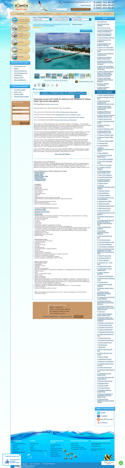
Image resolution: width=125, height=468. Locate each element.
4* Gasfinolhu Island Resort (105, 332)
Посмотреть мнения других (50, 316)
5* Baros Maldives (102, 153)
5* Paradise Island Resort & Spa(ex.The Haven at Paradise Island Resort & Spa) (105, 223)
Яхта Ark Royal (102, 22)
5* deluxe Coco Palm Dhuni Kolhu (105, 50)
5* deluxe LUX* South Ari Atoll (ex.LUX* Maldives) (104, 91)
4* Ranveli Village (102, 357)
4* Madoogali (101, 347)
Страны (20, 42)
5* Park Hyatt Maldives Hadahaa (104, 227)
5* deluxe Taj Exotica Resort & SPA (105, 122)
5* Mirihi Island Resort (104, 208)
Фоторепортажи (72, 13)
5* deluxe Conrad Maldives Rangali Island (105, 54)
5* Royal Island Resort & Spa (104, 236)
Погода (59, 13)
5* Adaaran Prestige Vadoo (105, 135)
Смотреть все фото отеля (86, 81)
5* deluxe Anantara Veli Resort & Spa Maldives (104, 34)
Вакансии (15, 445)
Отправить (24, 123)
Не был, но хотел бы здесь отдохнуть (59, 309)
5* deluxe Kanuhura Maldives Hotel (103, 88)
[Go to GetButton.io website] (121, 466)
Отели (20, 49)
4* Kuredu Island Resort (104, 342)
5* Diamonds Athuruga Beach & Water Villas (104, 171)
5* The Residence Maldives (105, 246)
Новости (32, 13)
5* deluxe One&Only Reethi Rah (105, 98)
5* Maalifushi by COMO (104, 201)
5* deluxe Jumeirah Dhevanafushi (103, 84)
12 (60, 80)
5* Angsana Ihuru (102, 143)
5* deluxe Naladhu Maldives (105, 95)
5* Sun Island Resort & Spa (105, 242)
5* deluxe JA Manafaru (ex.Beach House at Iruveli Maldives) (105, 80)
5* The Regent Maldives (104, 244)
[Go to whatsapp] (121, 463)
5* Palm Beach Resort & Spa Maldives (106, 213)
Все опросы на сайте (66, 316)
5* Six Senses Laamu (103, 240)
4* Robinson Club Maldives (105, 361)
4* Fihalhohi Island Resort (105, 327)
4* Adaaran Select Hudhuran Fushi (106, 279)
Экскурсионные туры (20, 73)
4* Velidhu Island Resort (104, 367)
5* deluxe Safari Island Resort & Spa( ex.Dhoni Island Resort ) (104, 108)
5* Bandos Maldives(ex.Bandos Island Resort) (105, 149)
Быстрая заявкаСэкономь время (23, 20)
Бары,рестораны (62, 93)
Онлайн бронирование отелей (23, 35)
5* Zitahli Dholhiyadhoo (104, 266)
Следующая (33, 50)
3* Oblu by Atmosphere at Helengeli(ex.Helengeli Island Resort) (105, 395)
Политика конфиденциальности (19, 451)
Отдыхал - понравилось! (56, 307)
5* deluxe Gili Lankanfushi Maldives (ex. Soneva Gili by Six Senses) (105, 68)
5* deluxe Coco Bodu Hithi (105, 47)
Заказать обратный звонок (80, 9)
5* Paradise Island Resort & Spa (105, 217)
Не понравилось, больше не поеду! (59, 311)
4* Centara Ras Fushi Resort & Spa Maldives (106, 298)
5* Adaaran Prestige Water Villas (105, 138)
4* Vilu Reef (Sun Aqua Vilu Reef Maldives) (105, 378)
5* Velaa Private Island (104, 256)
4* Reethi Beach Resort (104, 359)
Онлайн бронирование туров (23, 27)
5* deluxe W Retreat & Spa (105, 129)
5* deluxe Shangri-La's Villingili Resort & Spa (104, 112)
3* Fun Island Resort (103, 388)
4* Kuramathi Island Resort (105, 340)
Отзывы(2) (77, 96)
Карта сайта (16, 449)
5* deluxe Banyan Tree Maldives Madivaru (104, 44)
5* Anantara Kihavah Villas (105, 141)
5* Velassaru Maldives (104, 258)
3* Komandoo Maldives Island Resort (104, 391)
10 (56, 80)
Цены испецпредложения (45, 93)
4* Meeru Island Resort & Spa (104, 350)
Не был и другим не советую (57, 313)
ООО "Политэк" (23, 463)
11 (58, 80)
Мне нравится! (39, 89)
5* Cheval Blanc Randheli (105, 159)
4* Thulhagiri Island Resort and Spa (105, 364)
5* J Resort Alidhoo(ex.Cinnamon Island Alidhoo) (105, 187)
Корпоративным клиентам (90, 13)
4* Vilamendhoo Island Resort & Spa (104, 374)
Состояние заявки (19, 89)
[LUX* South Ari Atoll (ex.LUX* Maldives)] (62, 51)
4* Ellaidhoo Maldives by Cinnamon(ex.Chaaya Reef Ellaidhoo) (105, 319)
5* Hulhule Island (102, 183)
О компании (20, 13)
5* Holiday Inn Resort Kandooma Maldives (103, 180)
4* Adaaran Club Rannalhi (105, 276)
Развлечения (18, 75)
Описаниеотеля (36, 93)
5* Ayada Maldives (103, 145)
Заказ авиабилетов (20, 80)
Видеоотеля (72, 93)
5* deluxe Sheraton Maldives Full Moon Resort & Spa (106, 116)
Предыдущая (91, 50)
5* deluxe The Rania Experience (103, 125)
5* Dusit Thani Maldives (104, 175)
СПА (67, 93)
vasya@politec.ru (96, 446)
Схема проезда (86, 5)
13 (62, 80)
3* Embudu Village (103, 383)
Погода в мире (18, 94)
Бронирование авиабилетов (79, 449)
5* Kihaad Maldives (103, 193)
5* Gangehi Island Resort (104, 177)
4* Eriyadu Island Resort (104, 325)
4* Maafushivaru (102, 345)
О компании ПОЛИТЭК (19, 443)
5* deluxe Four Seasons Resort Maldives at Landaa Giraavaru (105, 62)
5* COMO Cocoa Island (104, 165)
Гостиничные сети (19, 66)
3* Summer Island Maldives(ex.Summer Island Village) (105, 401)
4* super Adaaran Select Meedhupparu (104, 269)
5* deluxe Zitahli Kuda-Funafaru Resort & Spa (104, 131)
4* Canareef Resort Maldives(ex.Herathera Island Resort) (104, 293)
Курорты (21, 57)
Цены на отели (18, 77)
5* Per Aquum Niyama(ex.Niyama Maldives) (103, 232)
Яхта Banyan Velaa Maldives (103, 24)
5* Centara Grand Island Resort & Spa (104, 156)
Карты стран (18, 92)
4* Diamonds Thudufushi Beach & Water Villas (104, 314)
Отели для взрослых (20, 71)
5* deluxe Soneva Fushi (104, 119)
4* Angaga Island (102, 282)
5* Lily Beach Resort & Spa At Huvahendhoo (105, 198)
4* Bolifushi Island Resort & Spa (105, 289)
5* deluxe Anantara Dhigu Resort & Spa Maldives (105, 30)
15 (66, 80)
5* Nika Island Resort (103, 210)
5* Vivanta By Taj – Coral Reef (104, 263)
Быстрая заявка (34, 443)
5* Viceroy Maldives (103, 260)
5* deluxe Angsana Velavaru (105, 37)
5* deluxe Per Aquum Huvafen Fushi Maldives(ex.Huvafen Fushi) (105, 102)
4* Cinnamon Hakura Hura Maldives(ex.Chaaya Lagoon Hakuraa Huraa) (106, 308)
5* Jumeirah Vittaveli (103, 191)
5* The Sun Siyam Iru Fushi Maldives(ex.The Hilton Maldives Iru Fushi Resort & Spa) (105, 251)
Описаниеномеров (54, 93)
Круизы (16, 68)
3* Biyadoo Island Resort (104, 381)
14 (64, 80)
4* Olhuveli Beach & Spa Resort (104, 353)
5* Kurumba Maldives (103, 195)
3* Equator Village (102, 385)
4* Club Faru (101, 311)
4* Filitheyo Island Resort (104, 329)
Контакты (107, 13)
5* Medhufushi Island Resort (105, 206)
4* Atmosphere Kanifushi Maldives (104, 285)
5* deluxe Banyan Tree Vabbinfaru (104, 40)
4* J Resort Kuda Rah (103, 338)
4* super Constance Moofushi (103, 273)
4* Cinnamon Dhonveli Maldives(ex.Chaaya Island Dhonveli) (105, 302)
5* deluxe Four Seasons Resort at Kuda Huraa (104, 58)
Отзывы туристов (45, 13)
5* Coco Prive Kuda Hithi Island (104, 162)
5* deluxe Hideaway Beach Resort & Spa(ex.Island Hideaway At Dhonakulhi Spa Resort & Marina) (105, 74)
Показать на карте (77, 24)
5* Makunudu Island (103, 203)
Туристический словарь (21, 96)
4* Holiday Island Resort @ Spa (105, 335)
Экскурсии (78, 93)
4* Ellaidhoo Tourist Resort (105, 323)
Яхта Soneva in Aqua (103, 28)
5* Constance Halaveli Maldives (104, 168)
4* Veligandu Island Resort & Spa (106, 370)
